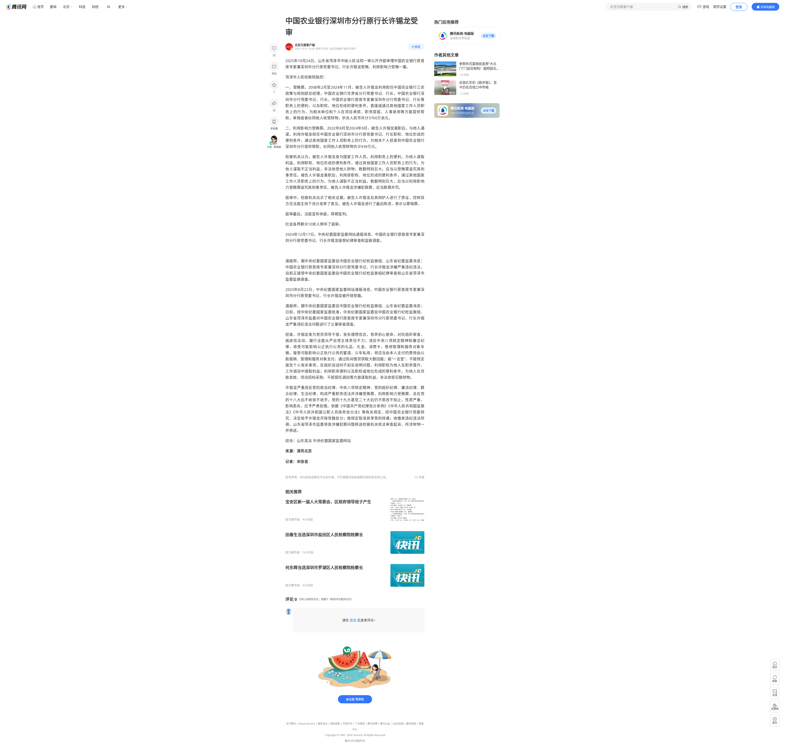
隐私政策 (335, 723)
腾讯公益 (385, 723)
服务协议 (322, 723)
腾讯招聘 (372, 723)
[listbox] (354, 538)
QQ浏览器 (398, 723)
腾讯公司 (350, 741)
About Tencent (307, 723)
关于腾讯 (291, 723)
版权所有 (360, 741)
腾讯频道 (411, 723)
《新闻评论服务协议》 (340, 599)
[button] (488, 36)
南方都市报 (292, 519)
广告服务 (360, 723)
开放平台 (347, 723)
